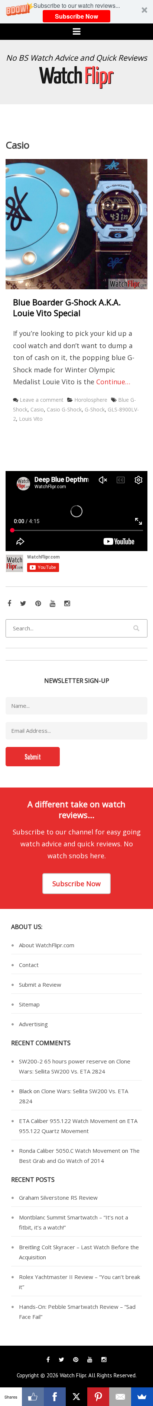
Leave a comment (42, 399)
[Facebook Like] (33, 1396)
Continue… (113, 381)
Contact (29, 964)
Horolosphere (90, 399)
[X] (77, 1396)
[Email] (120, 1396)
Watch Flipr (73, 1375)
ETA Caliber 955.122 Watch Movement (68, 1121)
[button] (76, 11)
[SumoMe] (142, 1396)
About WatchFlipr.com (46, 945)
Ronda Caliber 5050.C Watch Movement (69, 1150)
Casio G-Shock (64, 409)
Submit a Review (40, 984)
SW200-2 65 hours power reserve (63, 1061)
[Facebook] (55, 1396)
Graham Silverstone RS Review (58, 1197)
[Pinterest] (98, 1396)
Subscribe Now (76, 16)
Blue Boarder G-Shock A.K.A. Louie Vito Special (67, 307)
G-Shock (95, 409)
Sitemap (29, 1004)
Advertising (33, 1024)
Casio (37, 409)
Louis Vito (31, 418)
